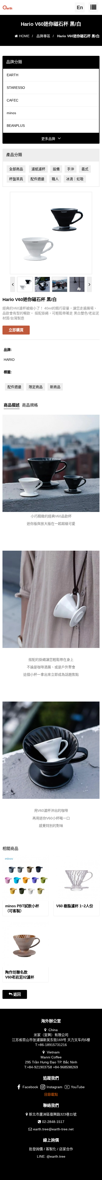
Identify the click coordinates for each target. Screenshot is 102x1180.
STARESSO (16, 88)
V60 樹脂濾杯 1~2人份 (74, 906)
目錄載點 (51, 1094)
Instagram (54, 1087)
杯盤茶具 (16, 179)
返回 (16, 994)
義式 (84, 169)
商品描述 (12, 405)
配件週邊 (37, 179)
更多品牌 (48, 139)
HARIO (9, 360)
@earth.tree (56, 1156)
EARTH (12, 75)
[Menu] (93, 7)
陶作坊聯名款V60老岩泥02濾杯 (19, 974)
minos (11, 113)
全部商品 (16, 169)
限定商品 (36, 387)
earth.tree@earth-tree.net (53, 1129)
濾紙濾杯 (38, 169)
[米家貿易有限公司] (7, 6)
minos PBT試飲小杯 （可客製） (22, 908)
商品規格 (30, 405)
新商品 (55, 387)
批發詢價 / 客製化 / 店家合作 (51, 1149)
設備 (56, 169)
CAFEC (12, 100)
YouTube (78, 1087)
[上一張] (12, 284)
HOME (24, 36)
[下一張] (89, 284)
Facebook (30, 1087)
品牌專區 (43, 36)
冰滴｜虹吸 (74, 179)
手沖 (70, 169)
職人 (55, 179)
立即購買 (16, 330)
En (80, 7)
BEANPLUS (16, 126)
